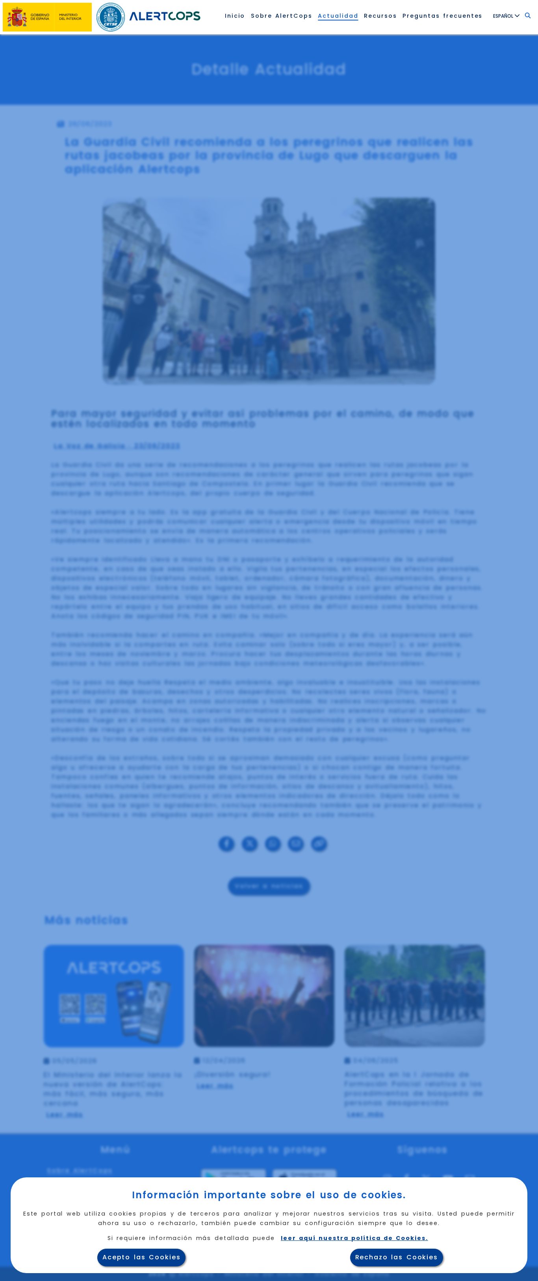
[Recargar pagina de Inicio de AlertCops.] (164, 16)
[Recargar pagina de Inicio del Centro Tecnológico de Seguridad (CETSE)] (111, 16)
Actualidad (338, 16)
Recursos (380, 16)
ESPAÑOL (503, 16)
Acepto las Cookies (141, 1257)
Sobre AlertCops (281, 16)
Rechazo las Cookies (396, 1257)
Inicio (235, 16)
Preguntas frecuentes (442, 16)
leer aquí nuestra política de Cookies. (354, 1238)
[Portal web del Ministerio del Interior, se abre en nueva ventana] (47, 16)
